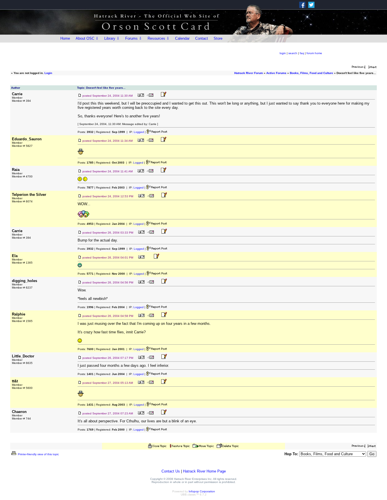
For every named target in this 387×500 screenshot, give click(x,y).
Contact (201, 38)
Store (218, 38)
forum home (314, 53)
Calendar (182, 38)
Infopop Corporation (202, 491)
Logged (139, 132)
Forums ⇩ (133, 38)
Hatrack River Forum (248, 73)
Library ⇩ (112, 38)
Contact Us (170, 471)
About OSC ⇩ (87, 38)
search (292, 53)
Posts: (85, 132)
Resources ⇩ (158, 38)
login (283, 53)
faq (302, 53)
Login (48, 73)
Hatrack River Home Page (204, 471)
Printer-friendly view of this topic (38, 454)
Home (65, 38)
